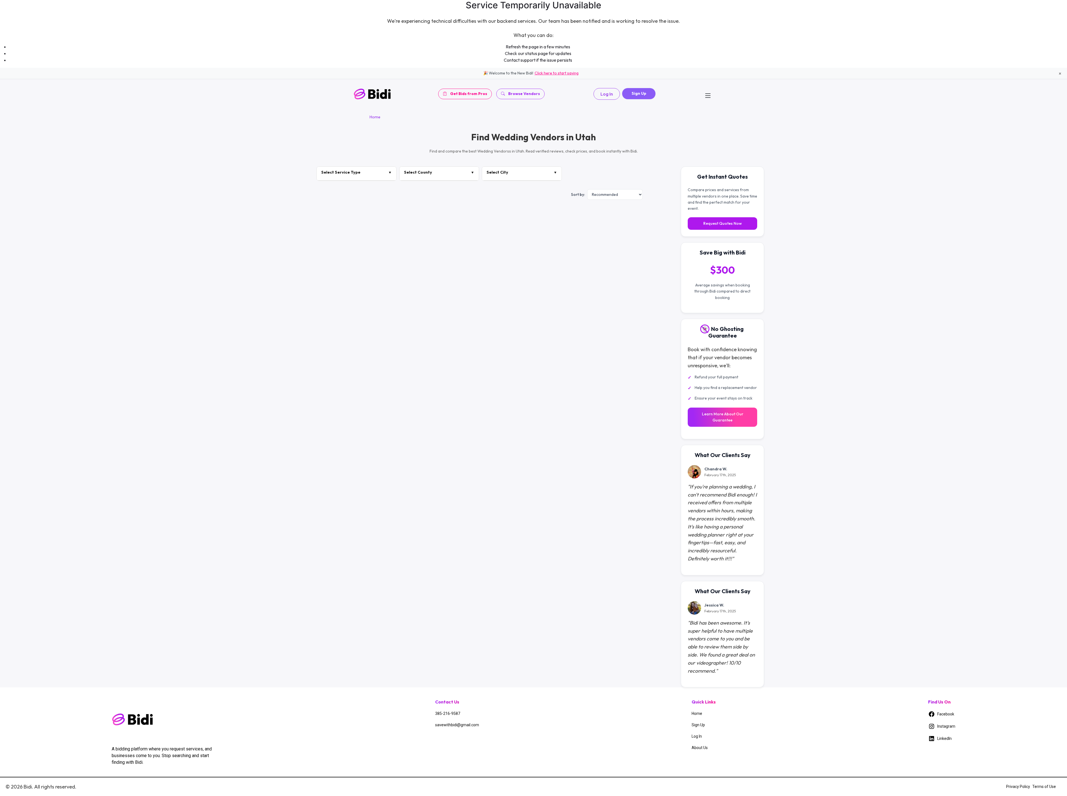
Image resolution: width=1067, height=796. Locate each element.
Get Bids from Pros (468, 93)
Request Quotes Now (722, 223)
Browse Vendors (524, 93)
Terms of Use (1044, 786)
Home (375, 116)
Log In (606, 94)
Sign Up (639, 93)
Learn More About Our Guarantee (722, 417)
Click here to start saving (557, 73)
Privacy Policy (1018, 786)
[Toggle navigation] (708, 93)
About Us (700, 747)
